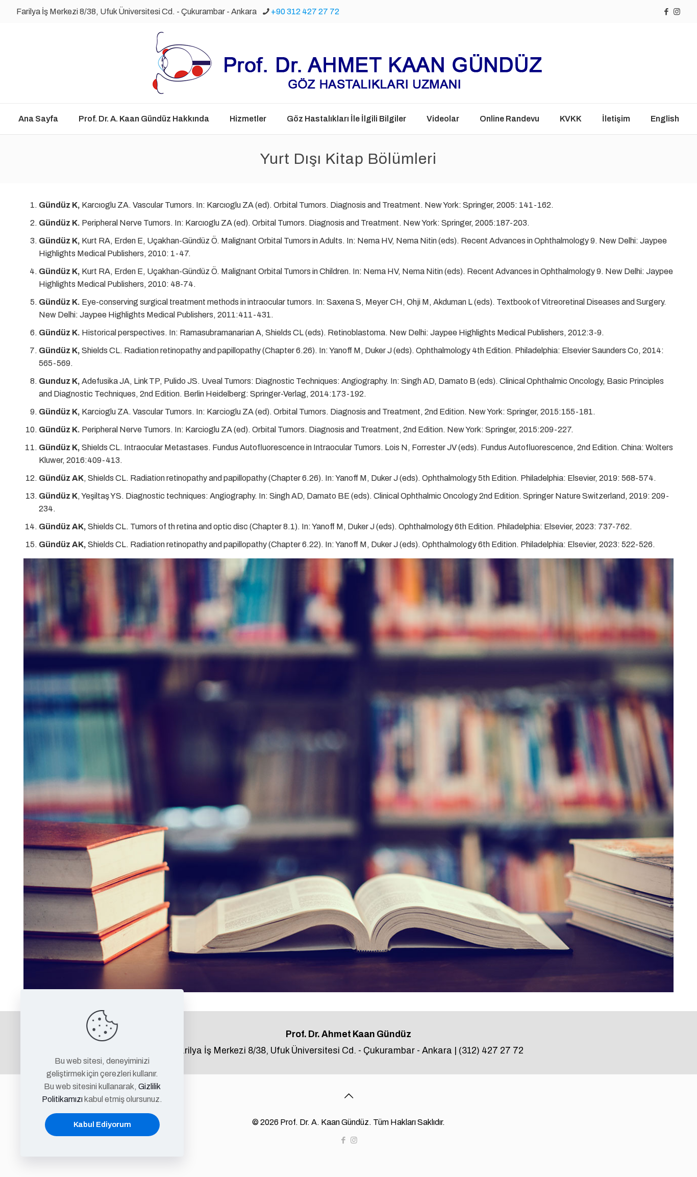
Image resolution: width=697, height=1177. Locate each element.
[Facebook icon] (666, 12)
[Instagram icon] (677, 12)
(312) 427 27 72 (491, 1051)
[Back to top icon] (348, 1096)
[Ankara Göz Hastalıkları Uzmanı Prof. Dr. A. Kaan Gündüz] (348, 63)
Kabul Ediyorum (102, 1124)
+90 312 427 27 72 (305, 11)
